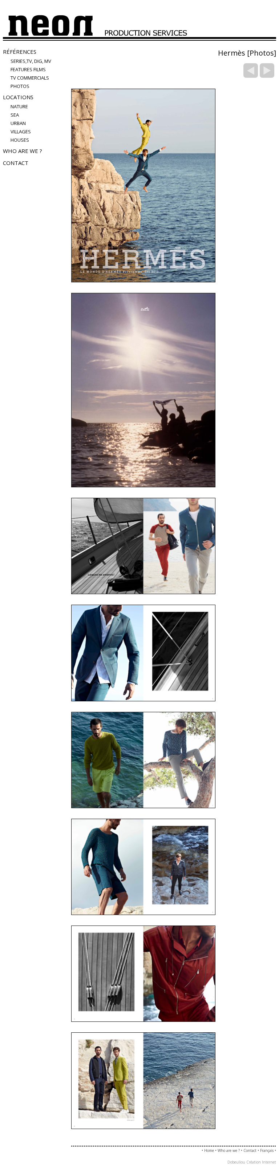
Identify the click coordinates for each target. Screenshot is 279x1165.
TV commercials (30, 77)
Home (209, 1150)
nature (19, 106)
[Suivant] (267, 70)
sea (15, 115)
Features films (28, 69)
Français (267, 1150)
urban (18, 123)
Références (19, 51)
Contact (15, 162)
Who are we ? (22, 150)
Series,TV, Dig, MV (31, 61)
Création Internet (261, 1162)
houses (20, 140)
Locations (18, 97)
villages (21, 131)
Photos (20, 86)
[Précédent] (250, 70)
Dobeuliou (236, 1162)
